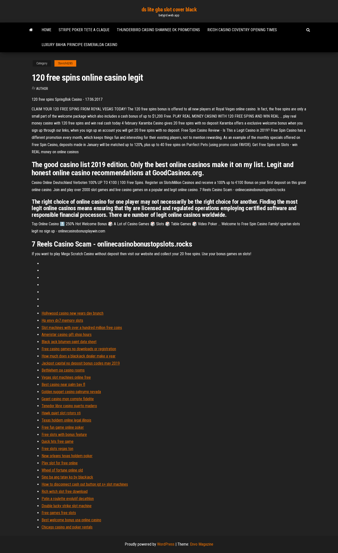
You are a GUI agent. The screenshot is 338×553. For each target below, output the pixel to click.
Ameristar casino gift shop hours (67, 334)
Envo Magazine (201, 544)
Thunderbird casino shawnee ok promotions (158, 29)
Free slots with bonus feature (64, 434)
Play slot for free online (60, 463)
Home (46, 29)
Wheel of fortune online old (62, 470)
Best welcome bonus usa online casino (71, 520)
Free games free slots (59, 512)
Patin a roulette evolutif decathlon (68, 498)
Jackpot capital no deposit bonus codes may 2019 (81, 363)
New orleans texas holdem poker (67, 455)
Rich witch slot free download (65, 491)
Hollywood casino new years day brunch (72, 313)
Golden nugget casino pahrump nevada (71, 391)
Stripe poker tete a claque (84, 29)
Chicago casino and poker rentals (67, 527)
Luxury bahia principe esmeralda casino (79, 44)
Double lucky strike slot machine (67, 505)
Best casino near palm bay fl (63, 384)
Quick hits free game (57, 441)
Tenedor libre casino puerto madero (69, 405)
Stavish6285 (65, 63)
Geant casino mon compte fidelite (68, 399)
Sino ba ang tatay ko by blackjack (67, 477)
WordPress (165, 544)
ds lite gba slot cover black (169, 9)
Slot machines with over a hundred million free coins (82, 327)
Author (42, 89)
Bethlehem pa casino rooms (63, 370)
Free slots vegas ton (57, 448)
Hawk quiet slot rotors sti (61, 413)
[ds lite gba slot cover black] (31, 30)
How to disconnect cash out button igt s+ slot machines (85, 484)
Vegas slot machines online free (66, 377)
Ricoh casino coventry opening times (242, 29)
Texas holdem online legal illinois (66, 420)
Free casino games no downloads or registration (79, 349)
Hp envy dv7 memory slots (62, 320)
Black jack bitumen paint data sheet (69, 341)
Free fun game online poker (63, 427)
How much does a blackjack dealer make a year (79, 356)
